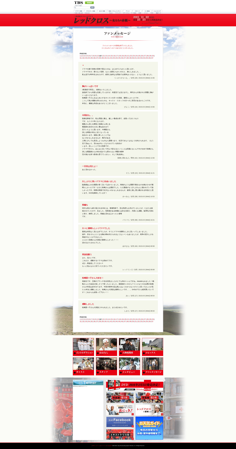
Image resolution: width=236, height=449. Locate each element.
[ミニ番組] (147, 11)
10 (98, 56)
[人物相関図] (129, 347)
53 (141, 58)
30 (153, 56)
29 (150, 56)
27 (145, 56)
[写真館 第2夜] (149, 397)
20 (125, 56)
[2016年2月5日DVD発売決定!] (134, 385)
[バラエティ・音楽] (90, 11)
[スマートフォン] (126, 13)
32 (83, 58)
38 (100, 58)
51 (136, 58)
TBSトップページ (96, 445)
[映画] (140, 13)
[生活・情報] (102, 11)
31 (80, 58)
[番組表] (89, 2)
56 (150, 58)
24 (136, 56)
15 (111, 56)
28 (147, 56)
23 (134, 56)
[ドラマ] (79, 11)
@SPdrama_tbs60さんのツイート (80, 386)
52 (138, 58)
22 (131, 56)
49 (130, 58)
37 (97, 58)
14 (109, 56)
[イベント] (146, 13)
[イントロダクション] (83, 347)
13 (106, 56)
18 (120, 56)
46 (122, 58)
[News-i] (111, 13)
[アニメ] (127, 11)
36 (94, 58)
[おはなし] (106, 347)
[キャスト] (83, 366)
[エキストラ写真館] (120, 434)
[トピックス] (152, 347)
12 (103, 56)
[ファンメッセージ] (152, 366)
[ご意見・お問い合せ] (78, 13)
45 (119, 58)
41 (108, 58)
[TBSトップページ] (78, 2)
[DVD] (152, 13)
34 (89, 58)
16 (114, 56)
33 (86, 58)
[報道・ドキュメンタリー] (115, 11)
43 (114, 58)
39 (103, 58)
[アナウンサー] (118, 13)
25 (139, 56)
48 (127, 58)
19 (122, 56)
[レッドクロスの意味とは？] (149, 409)
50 (133, 58)
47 (125, 58)
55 (147, 58)
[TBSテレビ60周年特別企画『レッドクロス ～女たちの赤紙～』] (102, 20)
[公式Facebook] (120, 422)
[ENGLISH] (87, 13)
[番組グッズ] (158, 13)
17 (117, 56)
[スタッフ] (106, 366)
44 (116, 58)
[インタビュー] (129, 366)
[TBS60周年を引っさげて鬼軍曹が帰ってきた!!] (120, 409)
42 (111, 58)
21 (128, 56)
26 (142, 56)
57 (152, 58)
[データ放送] (133, 13)
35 (91, 58)
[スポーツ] (137, 11)
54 (144, 58)
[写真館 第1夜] (120, 397)
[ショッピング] (157, 11)
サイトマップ (103, 445)
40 (105, 58)
